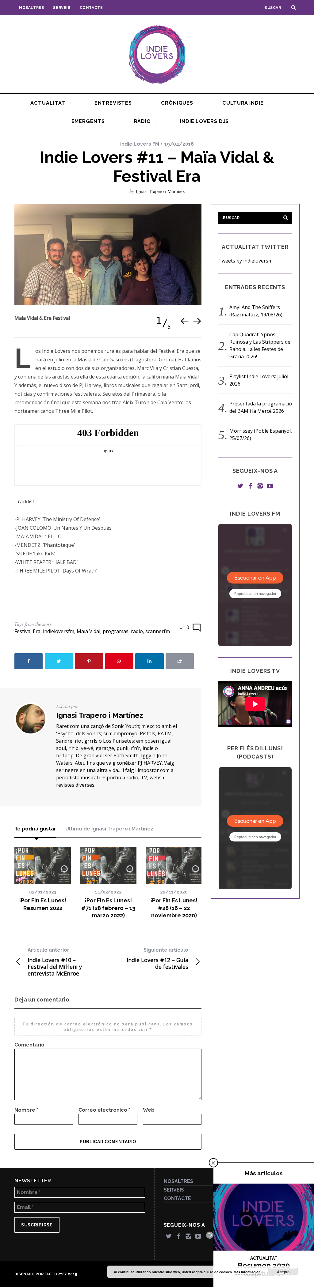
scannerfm (157, 631)
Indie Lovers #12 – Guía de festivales (157, 958)
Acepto (283, 1271)
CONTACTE (91, 8)
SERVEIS (61, 8)
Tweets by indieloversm (245, 260)
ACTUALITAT (264, 1258)
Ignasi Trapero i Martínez (160, 191)
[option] (107, 254)
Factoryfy (55, 1274)
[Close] (213, 1162)
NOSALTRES (31, 8)
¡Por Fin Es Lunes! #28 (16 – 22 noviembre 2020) (173, 908)
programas (115, 631)
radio (137, 631)
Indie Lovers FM (139, 144)
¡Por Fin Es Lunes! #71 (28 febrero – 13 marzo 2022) (108, 908)
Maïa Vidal (88, 631)
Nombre (26, 1110)
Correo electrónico (104, 1110)
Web (149, 1110)
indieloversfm (58, 631)
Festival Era (27, 631)
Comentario (29, 1045)
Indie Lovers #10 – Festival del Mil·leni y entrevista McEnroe (55, 962)
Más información (247, 1272)
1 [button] (159, 320)
